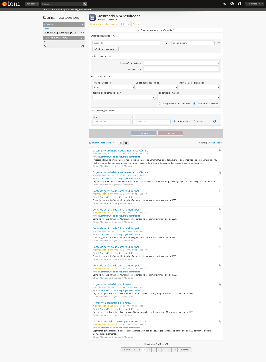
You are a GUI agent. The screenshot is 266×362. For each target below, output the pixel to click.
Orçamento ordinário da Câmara (112, 284)
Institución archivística (130, 63)
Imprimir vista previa (101, 142)
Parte (46, 46)
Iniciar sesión (254, 3)
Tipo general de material (168, 92)
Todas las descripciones (207, 103)
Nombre (48, 24)
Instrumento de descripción (191, 82)
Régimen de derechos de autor (107, 92)
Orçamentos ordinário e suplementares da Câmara (122, 321)
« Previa (126, 349)
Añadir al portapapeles (219, 150)
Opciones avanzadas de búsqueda (156, 30)
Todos (46, 28)
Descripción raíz (134, 69)
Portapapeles (224, 4)
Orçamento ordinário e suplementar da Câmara (120, 150)
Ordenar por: (204, 142)
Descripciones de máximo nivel (175, 103)
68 (174, 349)
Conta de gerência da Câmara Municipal (116, 191)
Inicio (95, 117)
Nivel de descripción (56, 38)
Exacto (200, 121)
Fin (133, 117)
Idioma (232, 4)
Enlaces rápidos (240, 4)
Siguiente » (184, 349)
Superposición (183, 121)
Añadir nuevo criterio (104, 49)
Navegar (31, 3)
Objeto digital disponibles (147, 82)
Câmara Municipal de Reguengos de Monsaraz (65, 32)
